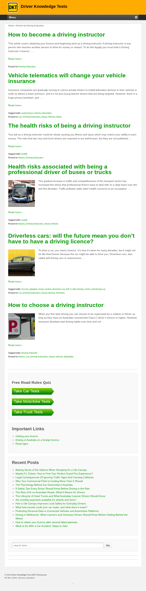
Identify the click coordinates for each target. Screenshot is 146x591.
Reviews (60, 293)
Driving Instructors (27, 66)
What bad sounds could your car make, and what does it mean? (51, 507)
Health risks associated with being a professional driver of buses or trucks (60, 169)
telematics (47, 113)
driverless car (58, 289)
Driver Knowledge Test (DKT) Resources (29, 575)
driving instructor (29, 353)
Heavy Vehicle (48, 117)
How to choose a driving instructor (55, 305)
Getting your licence (26, 436)
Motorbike (69, 356)
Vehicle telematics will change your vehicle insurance (67, 78)
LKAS (87, 289)
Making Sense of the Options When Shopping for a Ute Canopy (51, 469)
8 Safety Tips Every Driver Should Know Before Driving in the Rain (52, 488)
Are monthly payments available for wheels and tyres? (45, 499)
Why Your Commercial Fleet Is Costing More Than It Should (49, 481)
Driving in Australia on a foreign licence (37, 439)
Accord (24, 289)
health (24, 154)
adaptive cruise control (40, 289)
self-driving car (98, 289)
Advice (21, 157)
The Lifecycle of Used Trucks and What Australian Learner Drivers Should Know (60, 496)
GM (74, 289)
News (59, 117)
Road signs (21, 443)
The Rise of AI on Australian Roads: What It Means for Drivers (50, 492)
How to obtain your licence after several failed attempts (46, 522)
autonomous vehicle (31, 113)
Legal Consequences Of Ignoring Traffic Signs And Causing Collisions (54, 477)
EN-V (68, 289)
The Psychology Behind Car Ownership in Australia (44, 484)
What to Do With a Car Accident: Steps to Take (41, 526)
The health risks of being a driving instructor (69, 125)
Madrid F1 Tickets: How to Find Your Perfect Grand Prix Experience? (54, 473)
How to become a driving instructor (56, 34)
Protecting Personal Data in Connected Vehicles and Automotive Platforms (57, 511)
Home (11, 25)
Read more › (15, 58)
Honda (80, 289)
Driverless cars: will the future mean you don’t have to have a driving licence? (71, 239)
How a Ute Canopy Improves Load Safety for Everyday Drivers (50, 503)
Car (20, 117)
